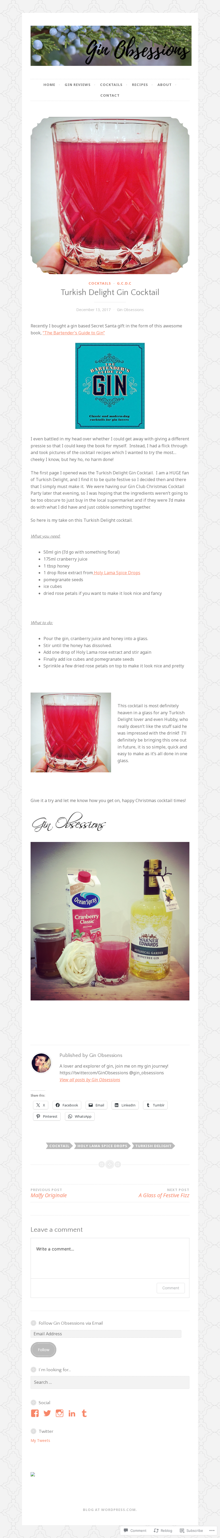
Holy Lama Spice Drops (116, 573)
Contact (110, 95)
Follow (43, 1349)
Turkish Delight (153, 1145)
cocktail (59, 1145)
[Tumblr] (85, 1413)
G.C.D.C (124, 283)
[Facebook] (36, 1413)
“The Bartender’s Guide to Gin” (74, 333)
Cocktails (111, 84)
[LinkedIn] (73, 1413)
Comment (170, 1288)
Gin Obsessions (130, 309)
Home (49, 84)
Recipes (140, 84)
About (164, 84)
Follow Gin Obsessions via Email (71, 1323)
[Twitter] (48, 1413)
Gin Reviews (78, 84)
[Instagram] (60, 1413)
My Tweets (40, 1440)
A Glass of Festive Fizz (164, 1193)
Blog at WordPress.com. (110, 1509)
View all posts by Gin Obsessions (90, 1080)
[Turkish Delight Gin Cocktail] (110, 195)
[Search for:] (110, 1382)
